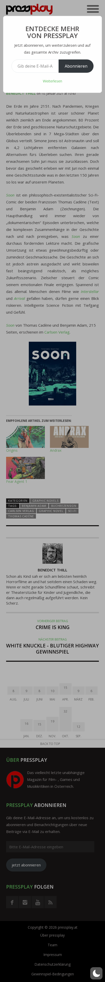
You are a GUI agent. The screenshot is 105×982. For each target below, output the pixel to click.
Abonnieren (76, 66)
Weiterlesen (52, 81)
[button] (96, 973)
